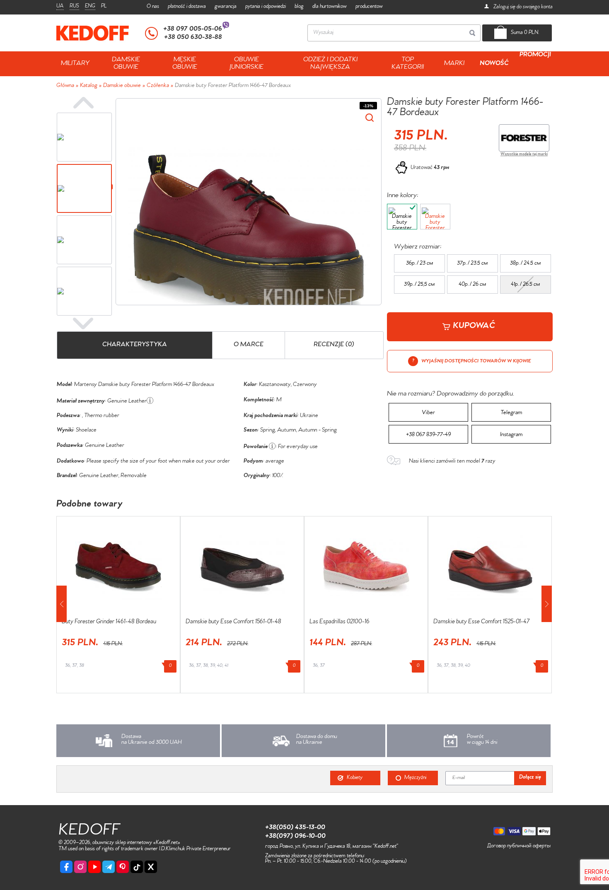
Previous (83, 103)
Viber (428, 413)
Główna (65, 86)
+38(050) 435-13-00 (295, 828)
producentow (369, 7)
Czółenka (158, 86)
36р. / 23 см (419, 264)
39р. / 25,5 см (419, 285)
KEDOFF (89, 831)
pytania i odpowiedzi (265, 7)
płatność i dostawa (187, 7)
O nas (153, 7)
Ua (60, 7)
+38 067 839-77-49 (428, 435)
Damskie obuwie (122, 86)
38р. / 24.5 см (525, 264)
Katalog (88, 86)
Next (83, 323)
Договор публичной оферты (519, 846)
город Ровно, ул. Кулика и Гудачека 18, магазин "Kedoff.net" (331, 846)
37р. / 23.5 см (472, 264)
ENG (90, 7)
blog (299, 7)
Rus (74, 7)
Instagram (511, 435)
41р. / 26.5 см (525, 285)
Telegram (511, 413)
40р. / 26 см (472, 285)
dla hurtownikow (329, 7)
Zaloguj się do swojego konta (522, 7)
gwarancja (226, 7)
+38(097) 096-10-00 (295, 836)
